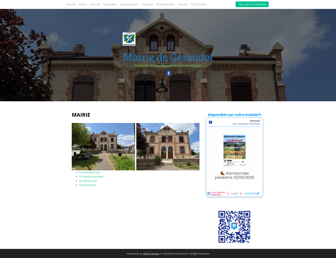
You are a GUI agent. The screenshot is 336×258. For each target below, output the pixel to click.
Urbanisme (110, 4)
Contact (182, 4)
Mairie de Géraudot (168, 56)
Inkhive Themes (151, 253)
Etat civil (95, 4)
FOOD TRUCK (198, 4)
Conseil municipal (89, 172)
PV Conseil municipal (91, 176)
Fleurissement (87, 185)
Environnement (165, 4)
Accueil (71, 4)
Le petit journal (88, 180)
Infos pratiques (129, 4)
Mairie (82, 4)
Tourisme (147, 4)
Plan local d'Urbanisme (252, 4)
